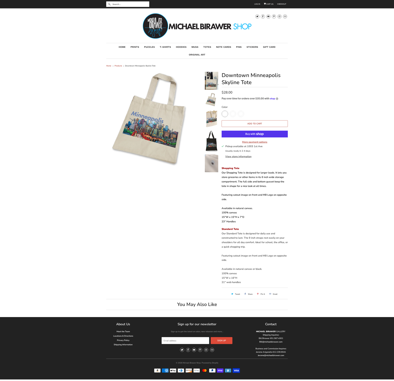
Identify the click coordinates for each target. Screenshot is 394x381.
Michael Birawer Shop (192, 363)
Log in (257, 4)
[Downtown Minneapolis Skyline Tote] (154, 119)
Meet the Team (123, 331)
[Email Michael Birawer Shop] (285, 16)
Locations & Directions (123, 336)
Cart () (269, 4)
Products (119, 66)
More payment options (254, 142)
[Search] (109, 4)
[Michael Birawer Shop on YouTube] (268, 16)
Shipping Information (123, 344)
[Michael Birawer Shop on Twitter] (257, 16)
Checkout (281, 4)
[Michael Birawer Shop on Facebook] (263, 16)
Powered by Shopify (210, 363)
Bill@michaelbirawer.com (270, 341)
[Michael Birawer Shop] (197, 26)
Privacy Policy (123, 340)
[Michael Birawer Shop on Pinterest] (274, 16)
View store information (238, 156)
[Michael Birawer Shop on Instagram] (279, 16)
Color (225, 107)
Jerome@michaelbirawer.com (271, 355)
